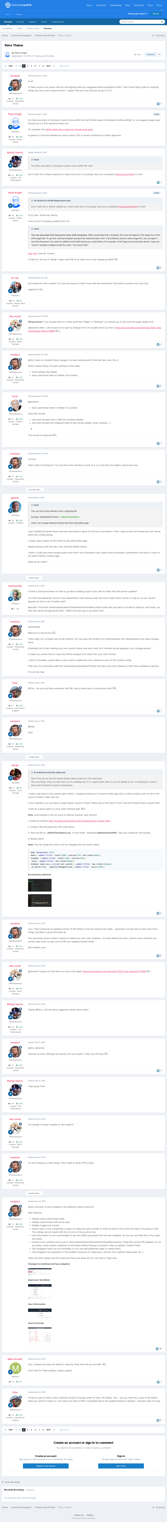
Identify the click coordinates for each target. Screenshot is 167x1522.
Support (33, 21)
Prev (11, 66)
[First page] (5, 66)
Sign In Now (121, 1466)
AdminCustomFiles (124, 174)
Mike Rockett (15, 1359)
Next (49, 66)
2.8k (12, 175)
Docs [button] (159, 5)
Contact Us (79, 1515)
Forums (19, 14)
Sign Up (156, 13)
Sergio (15, 765)
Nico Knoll (15, 316)
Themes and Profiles (44, 56)
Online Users (33, 28)
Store (44, 21)
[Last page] (54, 66)
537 (13, 788)
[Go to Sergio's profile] (15, 774)
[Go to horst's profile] (15, 405)
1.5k (12, 1382)
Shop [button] (150, 5)
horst (15, 396)
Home (7, 14)
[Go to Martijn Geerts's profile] (15, 162)
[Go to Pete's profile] (15, 692)
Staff (19, 28)
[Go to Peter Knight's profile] (7, 54)
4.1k (12, 419)
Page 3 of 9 (64, 66)
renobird (15, 75)
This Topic (152, 22)
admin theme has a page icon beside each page (69, 129)
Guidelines (7, 28)
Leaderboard (58, 21)
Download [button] (139, 5)
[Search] (162, 22)
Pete (15, 683)
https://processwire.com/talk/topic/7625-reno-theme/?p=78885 (114, 971)
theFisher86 (15, 586)
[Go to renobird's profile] (15, 85)
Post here (32, 253)
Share (138, 54)
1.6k (12, 137)
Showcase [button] (101, 5)
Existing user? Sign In (137, 14)
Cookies (89, 1515)
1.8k (12, 339)
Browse (8, 21)
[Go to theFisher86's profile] (15, 595)
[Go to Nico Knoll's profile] (15, 325)
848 (13, 301)
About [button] (89, 5)
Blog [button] (127, 5)
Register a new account (45, 1466)
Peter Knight (21, 53)
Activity (20, 21)
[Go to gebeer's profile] (15, 507)
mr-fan (15, 278)
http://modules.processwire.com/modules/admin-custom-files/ (80, 821)
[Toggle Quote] (32, 160)
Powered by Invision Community (83, 1518)
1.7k (12, 99)
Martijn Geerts (15, 152)
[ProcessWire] (18, 5)
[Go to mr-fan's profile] (15, 287)
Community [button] (115, 5)
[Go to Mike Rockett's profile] (15, 1368)
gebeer (15, 497)
